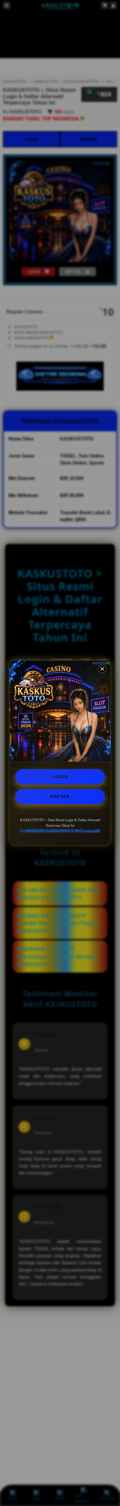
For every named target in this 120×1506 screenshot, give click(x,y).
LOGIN (60, 776)
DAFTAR (60, 796)
